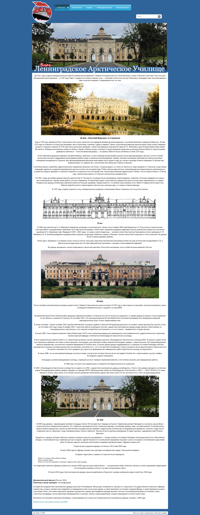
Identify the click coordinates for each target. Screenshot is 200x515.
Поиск (159, 16)
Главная (61, 8)
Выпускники (123, 8)
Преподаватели (104, 8)
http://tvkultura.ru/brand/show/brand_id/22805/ (50, 502)
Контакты (77, 8)
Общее (89, 8)
